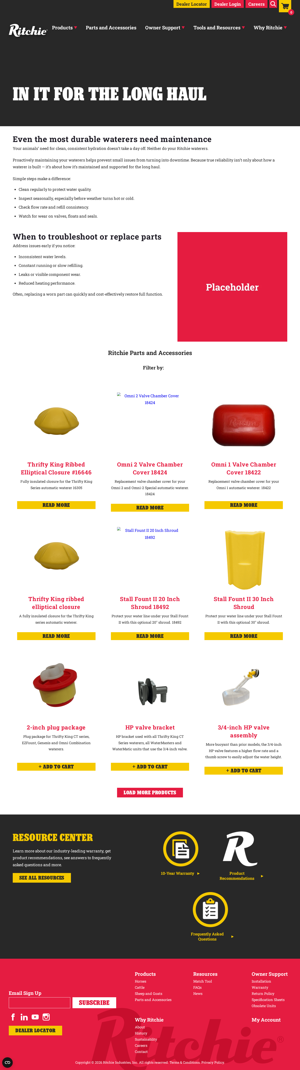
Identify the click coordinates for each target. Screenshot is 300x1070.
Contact (141, 1051)
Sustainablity (146, 1039)
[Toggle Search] (273, 4)
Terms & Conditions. (185, 1062)
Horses (140, 981)
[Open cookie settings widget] (7, 1062)
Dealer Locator (191, 4)
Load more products (150, 792)
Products (62, 27)
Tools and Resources (216, 27)
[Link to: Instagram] (46, 1017)
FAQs (197, 987)
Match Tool (202, 981)
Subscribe (94, 1002)
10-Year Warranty (177, 873)
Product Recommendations (237, 876)
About (140, 1027)
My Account (266, 1020)
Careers (256, 4)
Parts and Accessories (111, 27)
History (141, 1033)
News (197, 993)
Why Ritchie (268, 27)
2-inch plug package (56, 727)
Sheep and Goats (148, 993)
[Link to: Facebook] (13, 1017)
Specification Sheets (268, 999)
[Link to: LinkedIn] (24, 1017)
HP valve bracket (150, 727)
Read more (56, 505)
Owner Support (162, 27)
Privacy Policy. (213, 1062)
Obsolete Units (264, 1005)
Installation (261, 981)
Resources (205, 974)
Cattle (140, 987)
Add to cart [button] (58, 767)
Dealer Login (227, 4)
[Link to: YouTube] (35, 1017)
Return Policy (263, 993)
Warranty (260, 987)
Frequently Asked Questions (207, 937)
